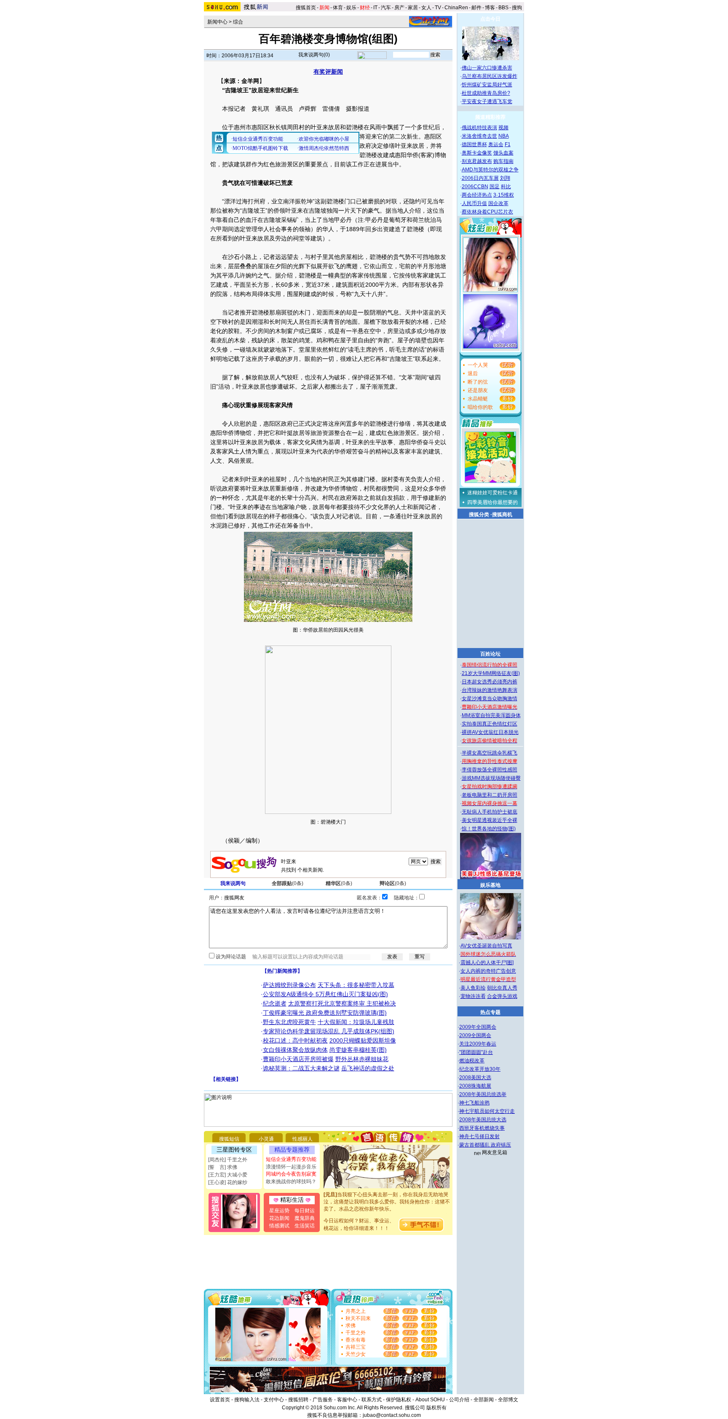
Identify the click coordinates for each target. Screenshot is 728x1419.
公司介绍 (459, 1400)
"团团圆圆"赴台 (476, 1052)
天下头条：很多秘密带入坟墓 (356, 985)
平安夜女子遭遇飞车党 (487, 101)
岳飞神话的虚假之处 (367, 1068)
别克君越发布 (477, 161)
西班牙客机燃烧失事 (482, 1128)
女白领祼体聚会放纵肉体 (295, 1049)
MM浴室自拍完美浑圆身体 (491, 715)
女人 (426, 8)
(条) (287, 883)
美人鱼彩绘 (473, 988)
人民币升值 (474, 203)
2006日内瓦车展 (480, 178)
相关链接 (226, 1079)
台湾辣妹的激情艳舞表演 (489, 690)
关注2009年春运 (477, 1044)
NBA (503, 136)
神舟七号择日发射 (479, 1136)
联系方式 (371, 1400)
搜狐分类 (479, 514)
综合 (238, 22)
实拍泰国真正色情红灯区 (489, 724)
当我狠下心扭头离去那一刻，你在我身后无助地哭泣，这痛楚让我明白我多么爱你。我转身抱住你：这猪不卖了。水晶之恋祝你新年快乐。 (387, 1193)
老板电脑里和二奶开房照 (489, 795)
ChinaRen (456, 8)
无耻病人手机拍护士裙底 (489, 812)
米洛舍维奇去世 (479, 136)
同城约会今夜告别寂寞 (291, 1174)
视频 (503, 128)
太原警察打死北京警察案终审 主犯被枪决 (342, 1003)
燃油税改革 (471, 1061)
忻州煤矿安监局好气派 (487, 85)
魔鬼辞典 (304, 1218)
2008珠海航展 (475, 1086)
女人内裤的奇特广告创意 (488, 971)
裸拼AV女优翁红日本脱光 (490, 732)
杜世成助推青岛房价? (486, 93)
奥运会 (495, 144)
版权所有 (436, 1408)
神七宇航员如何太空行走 (487, 1111)
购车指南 (503, 161)
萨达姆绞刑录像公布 (289, 985)
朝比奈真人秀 (502, 988)
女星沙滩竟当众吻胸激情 (489, 698)
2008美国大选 (475, 1077)
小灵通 (266, 1139)
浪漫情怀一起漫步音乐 (291, 1167)
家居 (413, 8)
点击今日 (490, 19)
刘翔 (505, 178)
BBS (503, 8)
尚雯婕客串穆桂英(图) (358, 1049)
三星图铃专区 (234, 1149)
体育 (338, 8)
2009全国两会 (475, 1035)
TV (438, 8)
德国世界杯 (474, 144)
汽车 (386, 8)
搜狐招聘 (298, 1400)
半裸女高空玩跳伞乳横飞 (489, 753)
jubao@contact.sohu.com (392, 1415)
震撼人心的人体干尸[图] (487, 963)
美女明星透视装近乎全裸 (489, 820)
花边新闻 (279, 1218)
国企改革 (498, 203)
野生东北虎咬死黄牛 (289, 1022)
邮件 (476, 8)
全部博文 (508, 1400)
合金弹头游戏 (502, 996)
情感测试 (279, 1226)
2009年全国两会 (477, 1027)
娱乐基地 (490, 885)
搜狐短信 (229, 1139)
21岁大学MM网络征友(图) (491, 673)
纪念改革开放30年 (479, 1069)
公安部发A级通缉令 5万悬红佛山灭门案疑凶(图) (325, 994)
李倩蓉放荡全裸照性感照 (489, 770)
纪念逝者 (274, 1003)
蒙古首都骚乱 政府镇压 (485, 1145)
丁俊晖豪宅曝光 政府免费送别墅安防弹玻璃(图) (325, 1012)
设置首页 (220, 1400)
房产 (399, 8)
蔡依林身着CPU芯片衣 (487, 212)
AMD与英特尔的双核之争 (490, 170)
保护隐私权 (398, 1400)
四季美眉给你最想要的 (492, 502)
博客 (490, 8)
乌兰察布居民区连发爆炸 (489, 76)
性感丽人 (302, 1139)
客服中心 (347, 1400)
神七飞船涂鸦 (474, 1103)
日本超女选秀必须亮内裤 (489, 682)
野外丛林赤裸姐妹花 (361, 1059)
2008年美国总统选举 (482, 1094)
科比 (506, 186)
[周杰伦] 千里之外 (227, 1160)
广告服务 (323, 1400)
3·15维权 (503, 195)
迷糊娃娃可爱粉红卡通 (492, 493)
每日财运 (304, 1211)
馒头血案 (503, 153)
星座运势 (279, 1211)
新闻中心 (217, 22)
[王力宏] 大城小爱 (227, 1175)
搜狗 (517, 8)
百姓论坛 (490, 654)
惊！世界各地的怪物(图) (489, 829)
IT (375, 8)
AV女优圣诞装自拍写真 (486, 946)
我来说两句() (314, 55)
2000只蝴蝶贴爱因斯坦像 (362, 1040)
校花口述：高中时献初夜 (295, 1040)
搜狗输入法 (247, 1400)
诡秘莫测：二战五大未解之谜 (301, 1068)
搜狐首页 (306, 8)
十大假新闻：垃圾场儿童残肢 (356, 1022)
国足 (495, 186)
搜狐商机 (502, 514)
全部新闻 (484, 1400)
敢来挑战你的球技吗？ (291, 1181)
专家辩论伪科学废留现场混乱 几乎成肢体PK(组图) (328, 1031)
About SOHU (430, 1400)
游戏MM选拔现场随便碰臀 (491, 778)
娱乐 (351, 8)
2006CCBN (475, 186)
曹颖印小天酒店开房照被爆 (298, 1059)
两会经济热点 (477, 195)
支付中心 (274, 1400)
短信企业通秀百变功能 (291, 1159)
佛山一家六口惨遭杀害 (487, 68)
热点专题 (490, 1012)
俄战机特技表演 (479, 128)
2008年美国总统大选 (482, 1120)
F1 (508, 144)
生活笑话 (304, 1226)
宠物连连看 (473, 996)
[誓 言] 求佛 (222, 1167)
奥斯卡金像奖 (477, 153)
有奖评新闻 (328, 71)
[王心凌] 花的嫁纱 (227, 1182)
